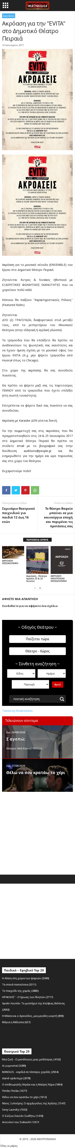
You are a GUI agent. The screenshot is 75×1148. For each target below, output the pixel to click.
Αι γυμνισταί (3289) (14, 1065)
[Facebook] (6, 490)
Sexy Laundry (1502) (14, 1109)
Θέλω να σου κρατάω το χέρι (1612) (24, 1097)
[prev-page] (35, 588)
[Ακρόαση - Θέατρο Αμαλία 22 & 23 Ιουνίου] (37, 560)
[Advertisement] (37, 832)
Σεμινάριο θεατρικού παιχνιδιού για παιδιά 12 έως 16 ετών (18, 515)
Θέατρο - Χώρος (37, 651)
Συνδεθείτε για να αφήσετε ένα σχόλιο (30, 606)
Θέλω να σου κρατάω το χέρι (35, 772)
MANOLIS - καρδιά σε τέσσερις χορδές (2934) (30, 1072)
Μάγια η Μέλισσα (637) (16, 1022)
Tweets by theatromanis (17, 711)
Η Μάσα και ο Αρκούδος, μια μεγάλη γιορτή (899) (33, 1016)
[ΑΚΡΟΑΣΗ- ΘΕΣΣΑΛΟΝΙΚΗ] (13, 552)
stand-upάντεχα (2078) (16, 1078)
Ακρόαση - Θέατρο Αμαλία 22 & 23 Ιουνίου (36, 578)
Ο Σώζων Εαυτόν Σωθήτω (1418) (22, 1116)
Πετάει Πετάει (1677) (14, 1091)
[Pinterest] (25, 490)
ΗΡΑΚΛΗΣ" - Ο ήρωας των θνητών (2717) (27, 997)
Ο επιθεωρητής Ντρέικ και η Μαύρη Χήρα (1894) (32, 1084)
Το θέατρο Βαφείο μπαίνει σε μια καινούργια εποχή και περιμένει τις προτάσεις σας (58, 517)
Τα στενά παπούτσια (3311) (19, 984)
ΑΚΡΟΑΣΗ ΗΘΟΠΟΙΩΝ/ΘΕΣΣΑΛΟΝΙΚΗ (59, 578)
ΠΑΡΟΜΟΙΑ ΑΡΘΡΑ (37, 539)
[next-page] (40, 588)
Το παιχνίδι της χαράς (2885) (20, 991)
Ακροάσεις (8, 15)
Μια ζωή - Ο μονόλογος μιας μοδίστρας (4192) (31, 1059)
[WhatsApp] (35, 490)
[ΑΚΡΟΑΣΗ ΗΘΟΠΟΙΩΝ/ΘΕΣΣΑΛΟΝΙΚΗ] (62, 560)
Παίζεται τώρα (37, 639)
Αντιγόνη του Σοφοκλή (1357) (20, 1122)
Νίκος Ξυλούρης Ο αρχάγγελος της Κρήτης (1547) (33, 1103)
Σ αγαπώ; (15, 739)
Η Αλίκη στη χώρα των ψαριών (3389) (25, 978)
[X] (16, 490)
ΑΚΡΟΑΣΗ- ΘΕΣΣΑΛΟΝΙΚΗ (10, 562)
